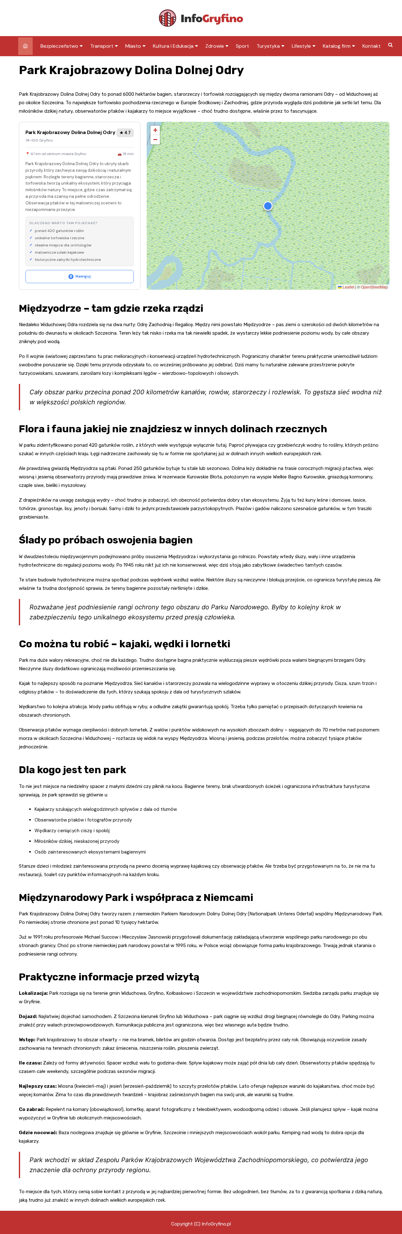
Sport (242, 46)
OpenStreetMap (374, 286)
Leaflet (348, 286)
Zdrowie (214, 46)
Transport (101, 46)
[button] (268, 206)
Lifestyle (301, 46)
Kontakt (371, 46)
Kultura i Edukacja (173, 46)
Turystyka (268, 46)
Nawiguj (82, 276)
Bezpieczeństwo (59, 46)
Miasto (133, 46)
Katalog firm (336, 46)
